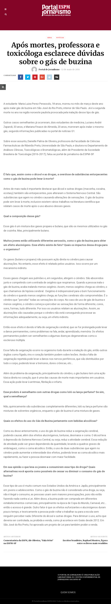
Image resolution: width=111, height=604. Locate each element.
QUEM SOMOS (68, 592)
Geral (49, 38)
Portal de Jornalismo (49, 69)
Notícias (60, 38)
